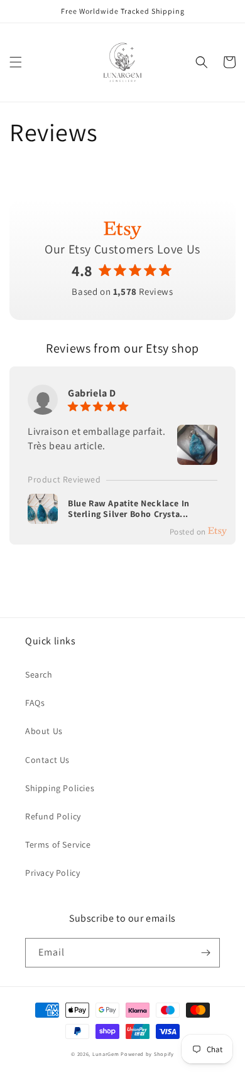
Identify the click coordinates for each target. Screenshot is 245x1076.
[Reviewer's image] (197, 457)
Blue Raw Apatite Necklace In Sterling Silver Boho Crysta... (129, 509)
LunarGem (105, 1053)
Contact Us (47, 759)
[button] (16, 62)
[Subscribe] (205, 952)
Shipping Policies (59, 788)
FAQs (35, 702)
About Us (44, 731)
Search (39, 674)
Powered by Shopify (147, 1053)
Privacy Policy (52, 872)
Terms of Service (58, 844)
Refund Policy (53, 816)
